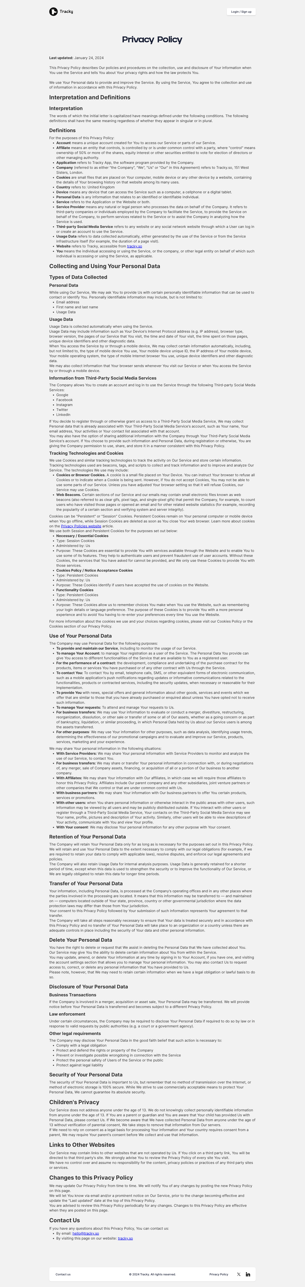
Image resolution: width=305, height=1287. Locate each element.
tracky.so (134, 246)
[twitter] (239, 1274)
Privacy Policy (219, 1274)
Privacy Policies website (81, 526)
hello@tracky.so (86, 1233)
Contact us (63, 1274)
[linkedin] (248, 1274)
